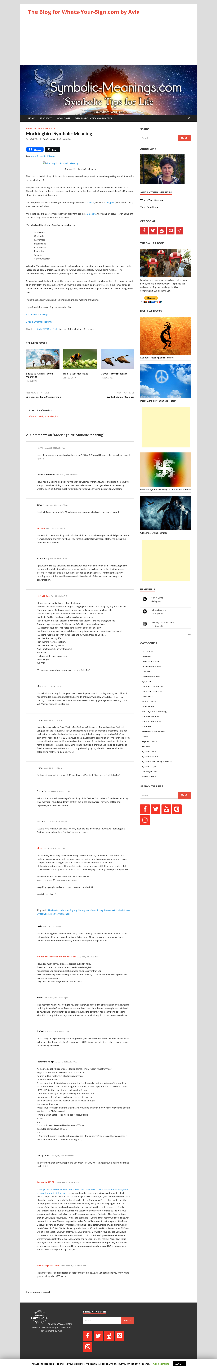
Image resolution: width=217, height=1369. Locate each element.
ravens (91, 202)
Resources (46, 118)
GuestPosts (148, 696)
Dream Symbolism (151, 676)
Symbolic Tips (149, 751)
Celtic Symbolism (150, 661)
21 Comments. (64, 139)
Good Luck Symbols (152, 691)
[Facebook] (144, 230)
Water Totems (149, 776)
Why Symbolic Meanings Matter (93, 118)
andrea (41, 528)
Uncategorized (149, 771)
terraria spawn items (48, 1265)
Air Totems (31, 129)
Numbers (146, 726)
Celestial (146, 656)
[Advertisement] (108, 42)
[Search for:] (165, 138)
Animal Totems (37, 156)
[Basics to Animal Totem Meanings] (42, 370)
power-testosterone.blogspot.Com (56, 956)
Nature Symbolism (46, 129)
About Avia (63, 118)
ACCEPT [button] (179, 1364)
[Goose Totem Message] (117, 370)
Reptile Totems (149, 741)
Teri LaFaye (43, 595)
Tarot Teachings (149, 206)
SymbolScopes (149, 766)
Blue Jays (91, 213)
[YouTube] (162, 230)
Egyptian (146, 681)
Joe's (189, 634)
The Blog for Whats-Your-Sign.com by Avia (84, 11)
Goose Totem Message (114, 373)
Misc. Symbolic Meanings (155, 711)
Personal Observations (153, 731)
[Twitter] (153, 230)
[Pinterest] (170, 230)
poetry (145, 736)
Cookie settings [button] (161, 1363)
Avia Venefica (49, 139)
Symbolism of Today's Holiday (157, 761)
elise (39, 848)
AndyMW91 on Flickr (47, 329)
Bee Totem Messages (75, 373)
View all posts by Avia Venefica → (45, 416)
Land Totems (148, 706)
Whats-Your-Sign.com (152, 199)
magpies (110, 202)
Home (31, 118)
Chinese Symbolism (151, 666)
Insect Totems (149, 701)
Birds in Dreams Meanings (39, 321)
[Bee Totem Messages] (80, 370)
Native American (150, 716)
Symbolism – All (150, 756)
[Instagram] (179, 230)
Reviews (146, 746)
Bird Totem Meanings (37, 314)
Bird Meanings (50, 156)
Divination (147, 671)
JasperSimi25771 (46, 1182)
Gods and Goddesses (152, 686)
